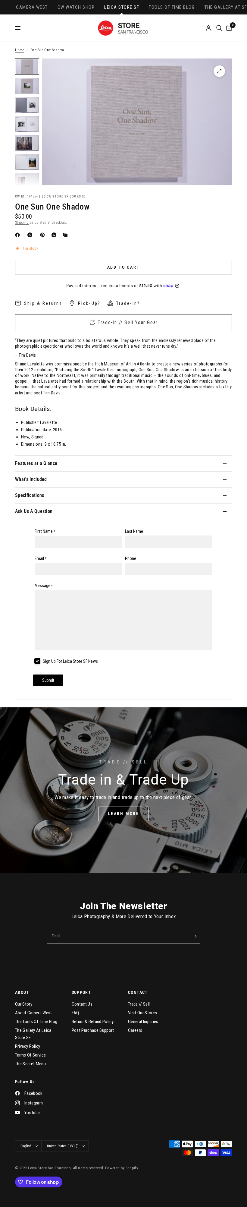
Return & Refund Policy (93, 1021)
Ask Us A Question (33, 511)
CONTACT (138, 992)
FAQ (75, 1013)
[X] (31, 235)
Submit (48, 680)
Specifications (29, 495)
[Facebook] (18, 235)
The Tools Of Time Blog (36, 1021)
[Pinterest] (43, 235)
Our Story (23, 1004)
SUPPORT (81, 992)
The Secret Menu (30, 1063)
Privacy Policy (27, 1046)
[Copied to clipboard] (66, 235)
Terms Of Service (30, 1055)
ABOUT (22, 992)
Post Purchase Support (93, 1030)
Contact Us (82, 1004)
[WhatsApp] (55, 235)
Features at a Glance (36, 463)
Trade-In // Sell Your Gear (128, 322)
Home (19, 50)
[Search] (219, 28)
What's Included (31, 479)
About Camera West (33, 1013)
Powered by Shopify (121, 1168)
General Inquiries (143, 1021)
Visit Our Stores (142, 1013)
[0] (228, 28)
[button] (123, 814)
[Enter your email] (194, 936)
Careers (135, 1030)
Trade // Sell (139, 1004)
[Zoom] (219, 71)
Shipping (22, 222)
